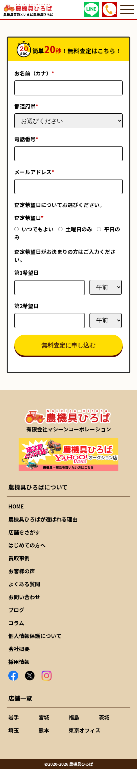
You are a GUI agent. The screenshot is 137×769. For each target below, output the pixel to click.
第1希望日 (26, 272)
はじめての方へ (27, 545)
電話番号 (26, 139)
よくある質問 (24, 584)
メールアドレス (34, 172)
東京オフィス (84, 730)
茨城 (104, 717)
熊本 (44, 730)
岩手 (13, 717)
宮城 (44, 717)
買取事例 (19, 558)
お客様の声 (21, 571)
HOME (16, 506)
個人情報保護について (35, 636)
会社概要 (19, 649)
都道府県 (26, 106)
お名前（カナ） (34, 73)
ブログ (16, 610)
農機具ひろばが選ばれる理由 (42, 519)
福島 (73, 717)
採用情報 (19, 662)
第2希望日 (26, 306)
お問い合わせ (24, 597)
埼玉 (13, 730)
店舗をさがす (24, 532)
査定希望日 (29, 218)
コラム (16, 623)
